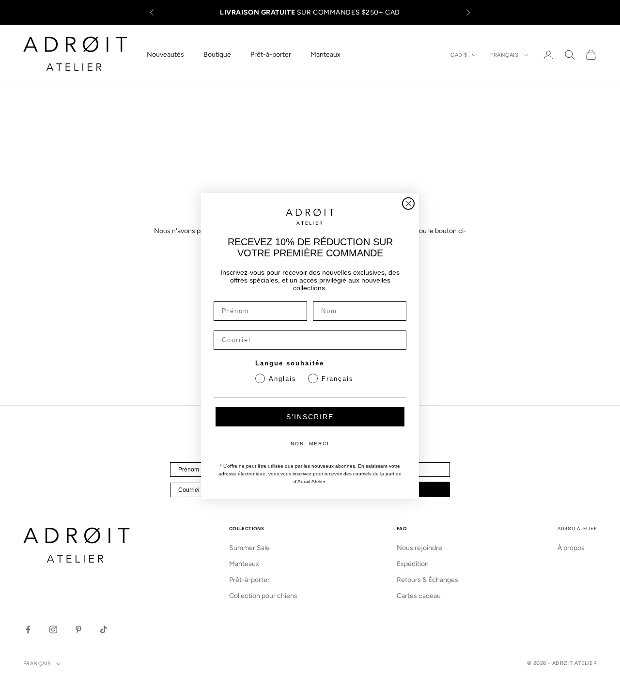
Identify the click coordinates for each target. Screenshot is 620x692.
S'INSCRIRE (310, 417)
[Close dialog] (408, 203)
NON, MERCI (310, 443)
